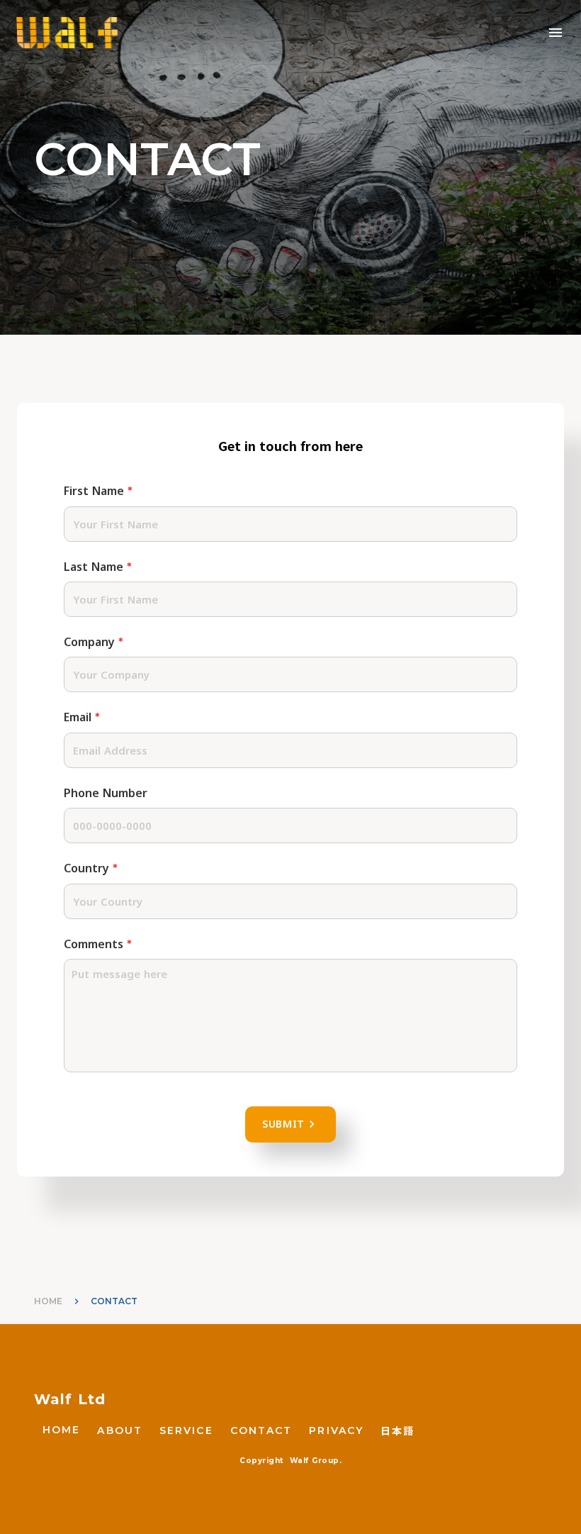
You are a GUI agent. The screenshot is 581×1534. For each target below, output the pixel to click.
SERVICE (186, 1430)
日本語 (397, 1431)
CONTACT (261, 1430)
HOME (48, 1301)
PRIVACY (336, 1430)
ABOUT (119, 1430)
